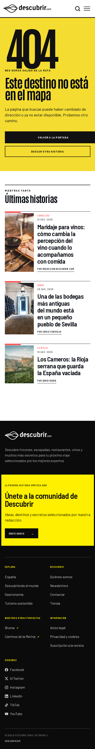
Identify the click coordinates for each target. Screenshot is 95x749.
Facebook (17, 670)
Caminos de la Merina (20, 637)
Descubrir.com (13, 741)
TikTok (14, 705)
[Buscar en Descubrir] (77, 8)
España (10, 577)
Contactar (57, 594)
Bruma (10, 628)
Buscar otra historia (47, 151)
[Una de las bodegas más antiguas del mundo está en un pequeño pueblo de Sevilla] (47, 307)
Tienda (55, 603)
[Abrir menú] (87, 8)
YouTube (16, 714)
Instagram (17, 687)
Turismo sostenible (19, 603)
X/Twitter (17, 678)
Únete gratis (21, 533)
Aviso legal (57, 628)
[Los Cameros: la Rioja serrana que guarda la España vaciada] (47, 363)
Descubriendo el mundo (22, 586)
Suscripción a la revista (67, 645)
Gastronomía (14, 594)
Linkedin (16, 696)
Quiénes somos (61, 577)
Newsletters (59, 586)
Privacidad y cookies (64, 637)
